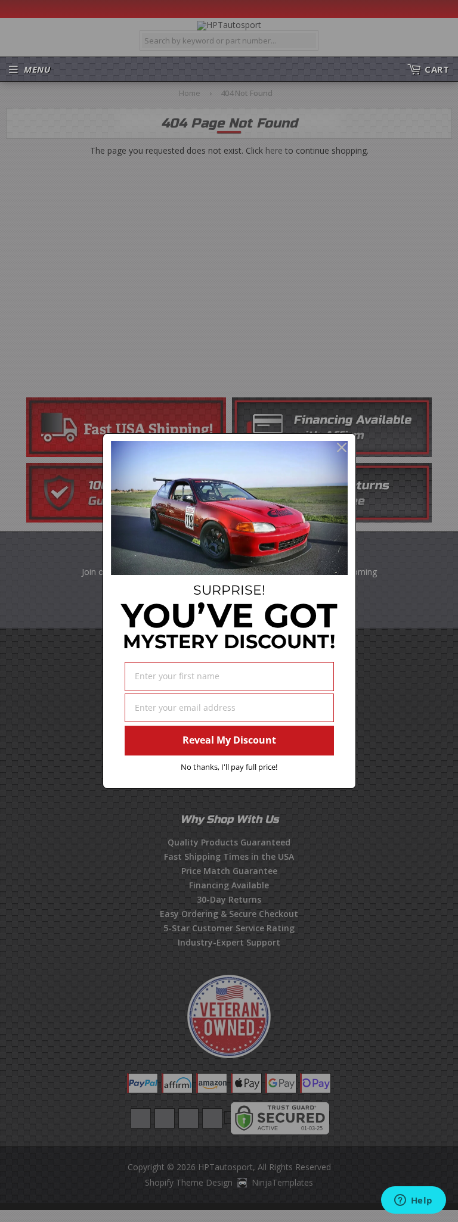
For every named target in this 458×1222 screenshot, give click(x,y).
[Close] (341, 447)
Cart (437, 69)
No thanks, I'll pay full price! (229, 766)
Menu (37, 69)
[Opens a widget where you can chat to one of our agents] (413, 1201)
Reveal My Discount (229, 740)
